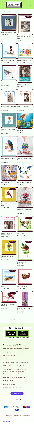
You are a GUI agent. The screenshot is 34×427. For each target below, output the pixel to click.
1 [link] (10, 319)
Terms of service (17, 415)
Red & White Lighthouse (8, 60)
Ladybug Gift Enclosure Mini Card (23, 262)
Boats (2, 286)
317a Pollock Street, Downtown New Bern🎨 (16, 362)
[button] (3, 5)
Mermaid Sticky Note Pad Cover (8, 130)
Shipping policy (26, 415)
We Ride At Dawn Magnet (24, 84)
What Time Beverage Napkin (23, 107)
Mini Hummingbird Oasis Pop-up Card (24, 159)
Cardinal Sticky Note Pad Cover (8, 204)
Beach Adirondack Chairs (24, 60)
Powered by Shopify (19, 413)
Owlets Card (20, 233)
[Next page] (24, 319)
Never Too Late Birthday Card (24, 37)
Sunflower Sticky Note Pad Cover (8, 256)
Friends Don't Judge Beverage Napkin (6, 233)
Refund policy (28, 413)
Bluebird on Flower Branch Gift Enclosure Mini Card (8, 159)
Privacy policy (9, 415)
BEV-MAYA (20, 130)
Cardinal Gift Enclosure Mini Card (7, 305)
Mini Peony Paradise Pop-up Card (24, 210)
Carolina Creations (10, 413)
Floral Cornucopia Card (23, 286)
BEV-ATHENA (5, 182)
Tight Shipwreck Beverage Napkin (8, 107)
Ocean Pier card (5, 83)
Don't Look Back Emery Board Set (23, 309)
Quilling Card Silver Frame (8, 32)
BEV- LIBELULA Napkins (24, 182)
